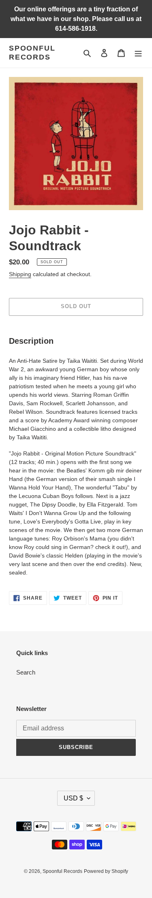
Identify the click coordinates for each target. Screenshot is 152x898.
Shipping (20, 274)
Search (25, 672)
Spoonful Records (32, 52)
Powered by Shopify (106, 871)
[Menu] (138, 53)
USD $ (73, 798)
